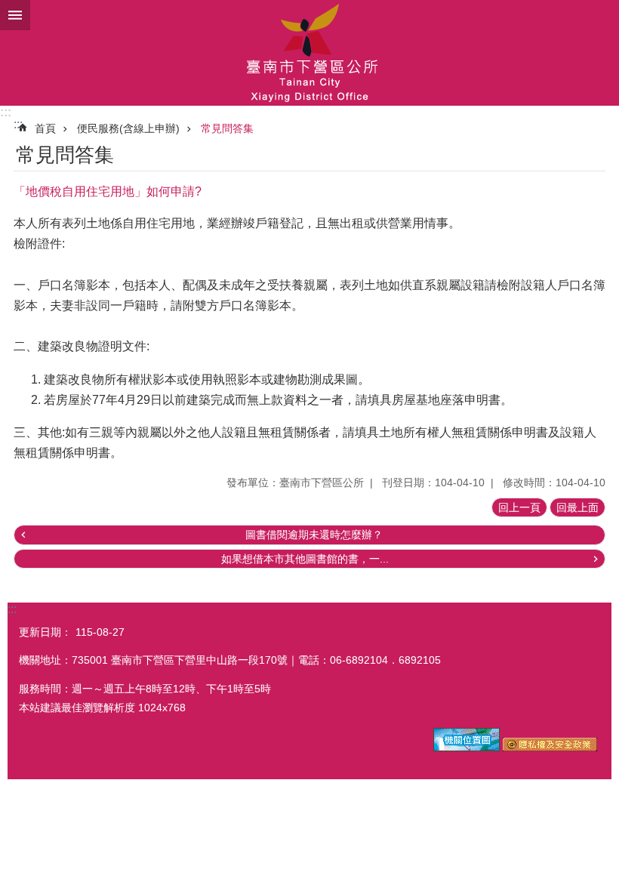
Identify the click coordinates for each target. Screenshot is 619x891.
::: (5, 112)
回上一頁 (519, 507)
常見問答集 (227, 128)
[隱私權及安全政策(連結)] (550, 747)
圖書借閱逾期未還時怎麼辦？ (314, 535)
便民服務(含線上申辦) (128, 128)
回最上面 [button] (577, 507)
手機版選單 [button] (15, 15)
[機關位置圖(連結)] (466, 747)
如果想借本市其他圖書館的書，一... (305, 559)
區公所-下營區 (309, 53)
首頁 (45, 128)
